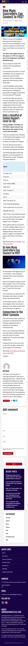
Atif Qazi (6, 20)
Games (8, 521)
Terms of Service (7, 559)
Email (4, 436)
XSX (7, 540)
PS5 (7, 533)
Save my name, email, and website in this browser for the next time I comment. (13, 449)
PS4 (7, 530)
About (4, 553)
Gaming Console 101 (19, 642)
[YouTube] (6, 602)
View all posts (6, 400)
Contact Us (5, 565)
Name (4, 430)
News (7, 524)
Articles (8, 517)
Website (4, 441)
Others (8, 527)
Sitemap (4, 569)
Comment (4, 413)
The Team (5, 556)
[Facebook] (2, 602)
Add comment (19, 20)
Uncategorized (10, 536)
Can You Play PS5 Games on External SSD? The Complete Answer (14, 483)
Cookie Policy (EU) (7, 572)
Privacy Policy (6, 562)
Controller (5, 356)
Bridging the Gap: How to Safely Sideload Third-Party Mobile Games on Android (14, 476)
